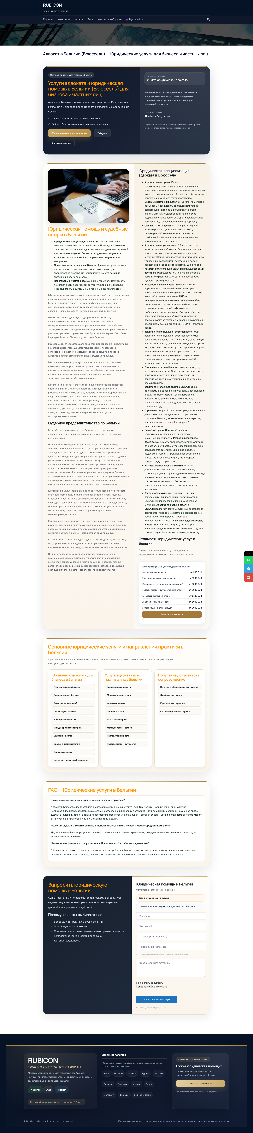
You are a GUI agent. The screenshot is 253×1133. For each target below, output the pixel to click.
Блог (90, 19)
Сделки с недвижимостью (67, 744)
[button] (208, 19)
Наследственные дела (118, 735)
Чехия (107, 1073)
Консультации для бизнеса (67, 687)
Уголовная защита (116, 703)
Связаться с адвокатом (200, 1083)
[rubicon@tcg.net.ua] (248, 577)
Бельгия (108, 1084)
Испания (118, 1073)
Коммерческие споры (65, 719)
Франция (124, 1095)
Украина (159, 1073)
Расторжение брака (117, 719)
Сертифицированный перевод (175, 711)
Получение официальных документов (179, 687)
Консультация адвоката (119, 687)
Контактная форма (61, 143)
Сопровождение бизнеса (66, 695)
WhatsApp (35, 1089)
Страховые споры (63, 752)
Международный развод (119, 727)
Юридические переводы (172, 703)
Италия (136, 1084)
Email (48, 1089)
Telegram (102, 133)
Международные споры (119, 695)
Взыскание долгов (63, 735)
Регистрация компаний (65, 703)
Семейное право (115, 711)
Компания (64, 19)
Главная (48, 19)
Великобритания (142, 1095)
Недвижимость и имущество (121, 744)
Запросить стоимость (172, 614)
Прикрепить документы (149, 982)
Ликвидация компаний (65, 711)
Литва (149, 1084)
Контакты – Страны (110, 19)
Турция (145, 1073)
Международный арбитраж (67, 727)
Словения (122, 1084)
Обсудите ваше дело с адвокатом (69, 133)
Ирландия (109, 1095)
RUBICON (52, 5)
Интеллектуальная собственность (71, 760)
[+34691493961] (248, 560)
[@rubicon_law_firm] (248, 568)
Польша (132, 1073)
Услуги (79, 19)
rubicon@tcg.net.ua (159, 116)
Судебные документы (171, 695)
